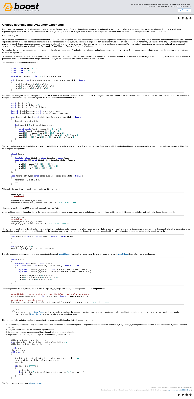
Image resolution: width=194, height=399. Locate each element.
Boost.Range (64, 254)
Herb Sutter (153, 6)
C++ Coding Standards (183, 6)
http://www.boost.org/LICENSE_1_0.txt (179, 390)
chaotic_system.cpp (37, 383)
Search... (185, 10)
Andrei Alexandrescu (168, 6)
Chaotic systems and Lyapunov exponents (33, 24)
